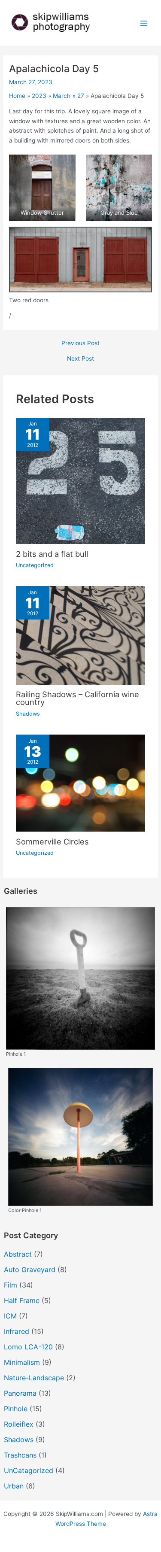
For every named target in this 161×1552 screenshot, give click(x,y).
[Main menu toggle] (144, 23)
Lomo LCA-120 (28, 1346)
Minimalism (22, 1362)
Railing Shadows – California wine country (77, 698)
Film (10, 1285)
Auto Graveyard (29, 1269)
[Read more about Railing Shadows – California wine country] (81, 635)
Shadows (28, 714)
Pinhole (15, 1408)
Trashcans (20, 1455)
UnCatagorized (28, 1470)
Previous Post (80, 343)
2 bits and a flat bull (52, 554)
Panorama (20, 1393)
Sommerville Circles (52, 841)
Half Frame (21, 1300)
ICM (10, 1316)
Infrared (16, 1331)
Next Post (80, 359)
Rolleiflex (18, 1424)
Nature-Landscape (34, 1377)
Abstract (18, 1254)
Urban (14, 1486)
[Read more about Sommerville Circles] (81, 782)
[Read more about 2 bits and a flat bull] (81, 480)
